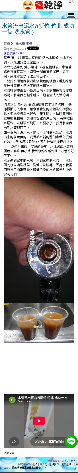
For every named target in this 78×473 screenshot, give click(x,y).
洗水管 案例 (23, 44)
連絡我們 (54, 464)
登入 (71, 1)
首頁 (7, 44)
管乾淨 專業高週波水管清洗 (26, 467)
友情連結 (66, 464)
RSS (76, 464)
